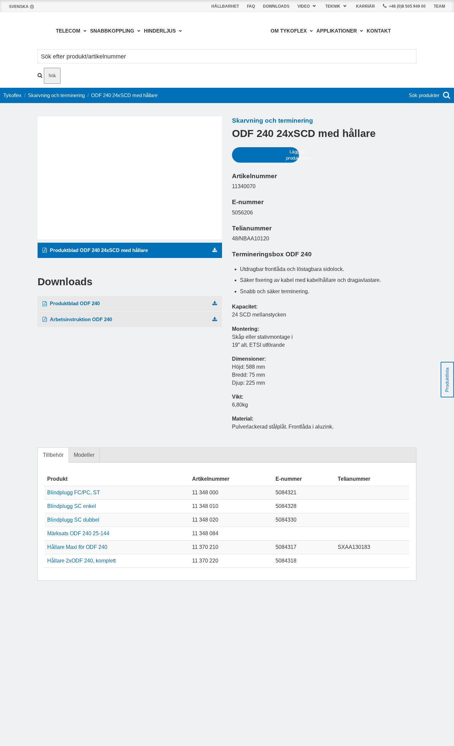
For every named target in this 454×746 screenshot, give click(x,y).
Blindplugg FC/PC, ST (73, 492)
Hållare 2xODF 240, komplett (81, 560)
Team (439, 6)
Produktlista (447, 379)
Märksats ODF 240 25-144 (78, 533)
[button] (307, 6)
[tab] (53, 455)
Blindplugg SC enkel (71, 506)
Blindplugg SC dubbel (73, 520)
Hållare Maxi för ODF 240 (77, 547)
